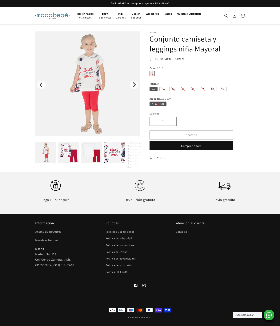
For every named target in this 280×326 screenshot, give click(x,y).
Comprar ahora (191, 146)
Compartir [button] (160, 157)
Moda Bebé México (143, 317)
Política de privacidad (119, 238)
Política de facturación (119, 265)
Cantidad (154, 113)
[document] (87, 84)
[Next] (134, 85)
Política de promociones (121, 245)
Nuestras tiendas (46, 240)
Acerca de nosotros (48, 232)
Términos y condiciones (120, 231)
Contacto (181, 231)
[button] (226, 16)
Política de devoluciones (121, 258)
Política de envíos (116, 252)
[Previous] (41, 85)
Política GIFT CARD (117, 272)
